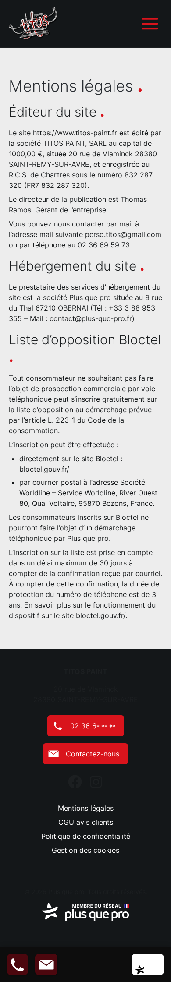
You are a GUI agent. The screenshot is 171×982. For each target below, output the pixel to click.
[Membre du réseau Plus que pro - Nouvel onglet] (85, 912)
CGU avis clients (85, 822)
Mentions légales (86, 808)
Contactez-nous (92, 753)
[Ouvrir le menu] (150, 23)
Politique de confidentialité (85, 836)
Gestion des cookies (85, 850)
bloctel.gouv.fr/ (44, 469)
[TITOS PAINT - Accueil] (33, 23)
